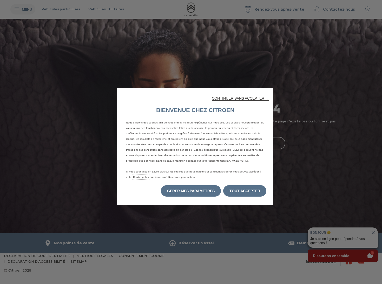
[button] (240, 98)
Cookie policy (141, 177)
